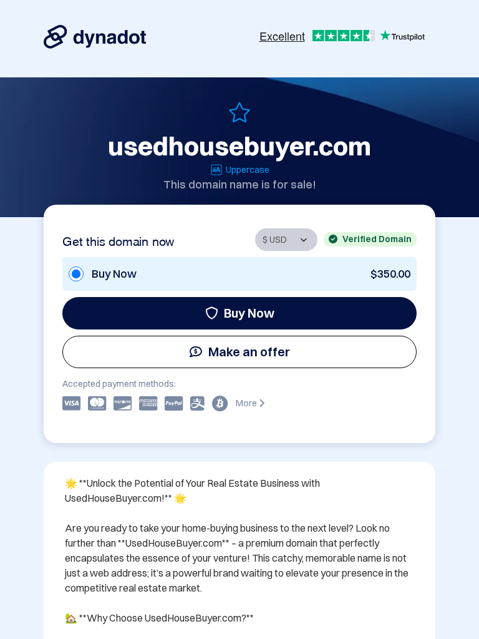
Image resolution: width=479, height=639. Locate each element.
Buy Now (249, 313)
